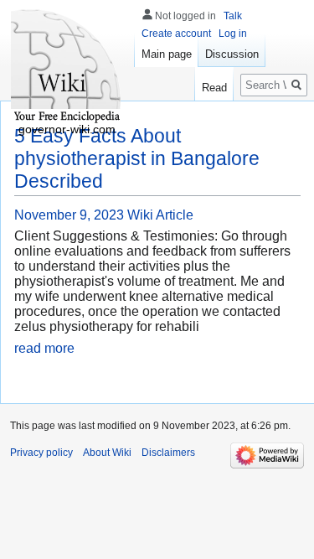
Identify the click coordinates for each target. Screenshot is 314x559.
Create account (176, 33)
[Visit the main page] (67, 67)
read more (44, 348)
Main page (167, 54)
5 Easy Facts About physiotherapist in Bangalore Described (137, 158)
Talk (233, 16)
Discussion (232, 54)
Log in (233, 33)
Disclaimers (168, 452)
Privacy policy (41, 452)
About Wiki (107, 452)
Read (214, 87)
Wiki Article (160, 215)
